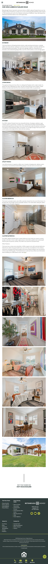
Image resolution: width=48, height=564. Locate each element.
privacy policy (24, 548)
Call (15, 562)
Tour (26, 562)
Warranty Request (18, 525)
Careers (15, 528)
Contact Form (17, 524)
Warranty (32, 562)
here (25, 252)
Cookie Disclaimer (24, 545)
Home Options (17, 516)
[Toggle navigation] (2, 2)
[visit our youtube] (35, 513)
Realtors (4, 531)
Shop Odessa (5, 507)
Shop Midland (5, 506)
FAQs (15, 515)
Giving (3, 530)
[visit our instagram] (39, 513)
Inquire (20, 562)
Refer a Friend (17, 527)
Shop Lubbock (5, 504)
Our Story (4, 524)
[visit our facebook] (31, 513)
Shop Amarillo (5, 503)
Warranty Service (18, 513)
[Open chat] (44, 557)
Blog (3, 525)
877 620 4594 (35, 509)
